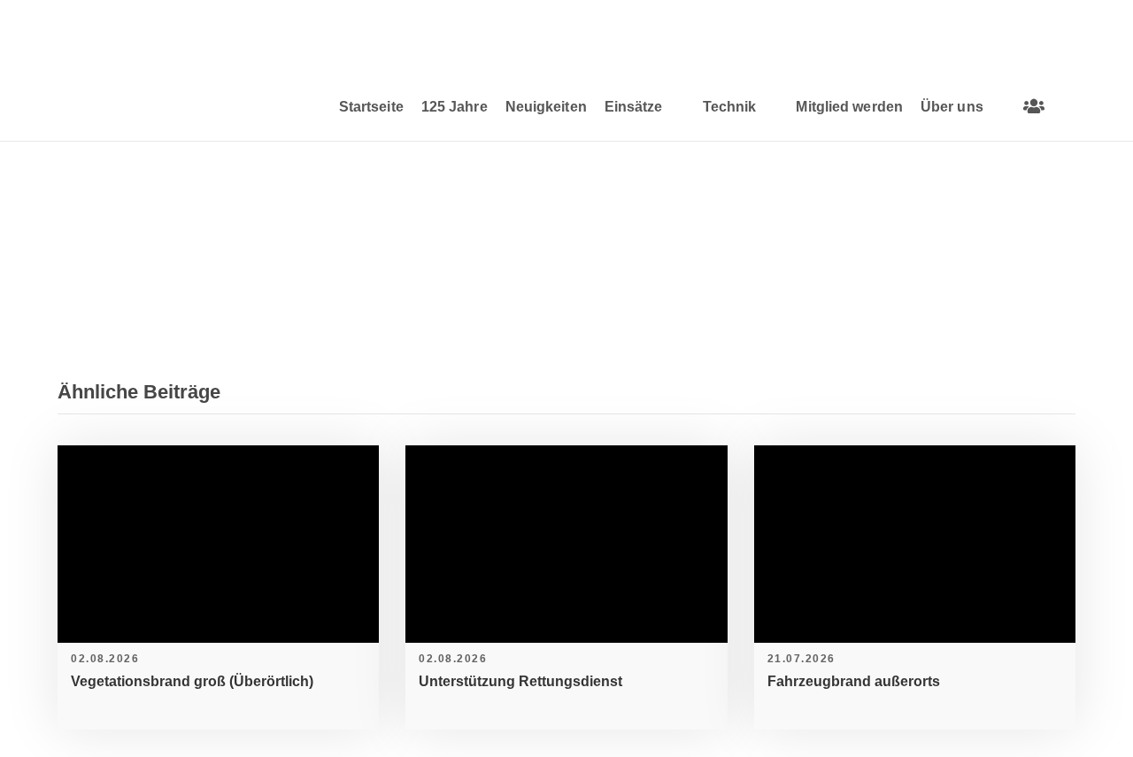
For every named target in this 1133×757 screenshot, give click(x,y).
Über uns (952, 106)
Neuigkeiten (546, 106)
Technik (730, 106)
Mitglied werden (849, 106)
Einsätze (634, 106)
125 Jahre (454, 106)
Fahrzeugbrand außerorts (853, 681)
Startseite (371, 106)
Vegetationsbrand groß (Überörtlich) (192, 681)
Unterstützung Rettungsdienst (520, 681)
